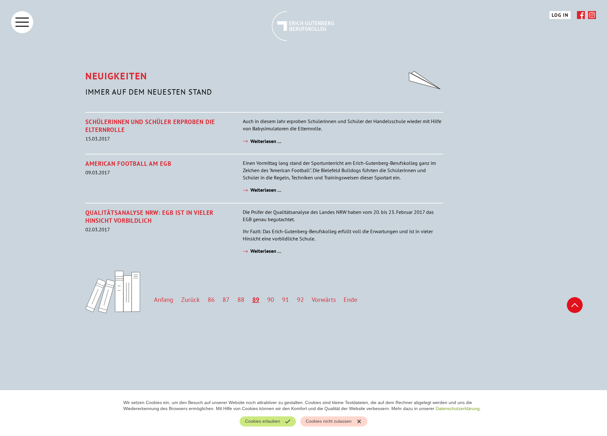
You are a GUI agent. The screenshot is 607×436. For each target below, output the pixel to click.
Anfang (163, 300)
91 (285, 300)
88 (240, 300)
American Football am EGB (128, 163)
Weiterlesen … (265, 141)
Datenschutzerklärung (458, 408)
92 (300, 300)
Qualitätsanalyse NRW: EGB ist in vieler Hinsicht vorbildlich (149, 216)
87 (226, 300)
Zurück (190, 300)
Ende (350, 300)
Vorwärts (324, 300)
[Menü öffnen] (22, 22)
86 (211, 300)
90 (270, 300)
